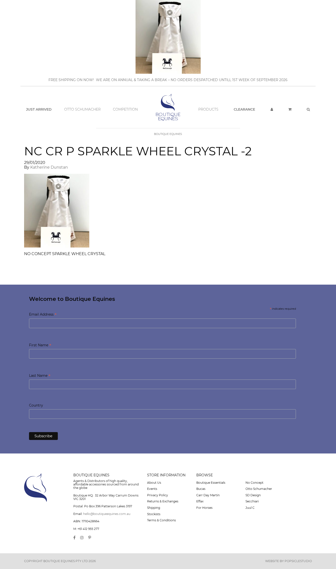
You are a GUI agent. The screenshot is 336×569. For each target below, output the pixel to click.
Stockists (153, 514)
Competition (125, 109)
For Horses (204, 508)
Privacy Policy (157, 495)
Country (36, 405)
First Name (40, 345)
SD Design (253, 495)
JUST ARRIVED (39, 109)
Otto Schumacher (82, 109)
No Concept (254, 482)
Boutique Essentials (210, 482)
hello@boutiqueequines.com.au (106, 514)
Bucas (200, 489)
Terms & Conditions (161, 520)
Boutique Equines (168, 134)
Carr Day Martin (208, 495)
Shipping (153, 508)
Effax (199, 501)
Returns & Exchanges (162, 501)
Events (152, 489)
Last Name (39, 376)
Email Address (43, 315)
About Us (154, 482)
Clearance (244, 109)
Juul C (250, 508)
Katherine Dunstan (49, 167)
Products (208, 109)
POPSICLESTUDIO (298, 561)
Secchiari (252, 501)
